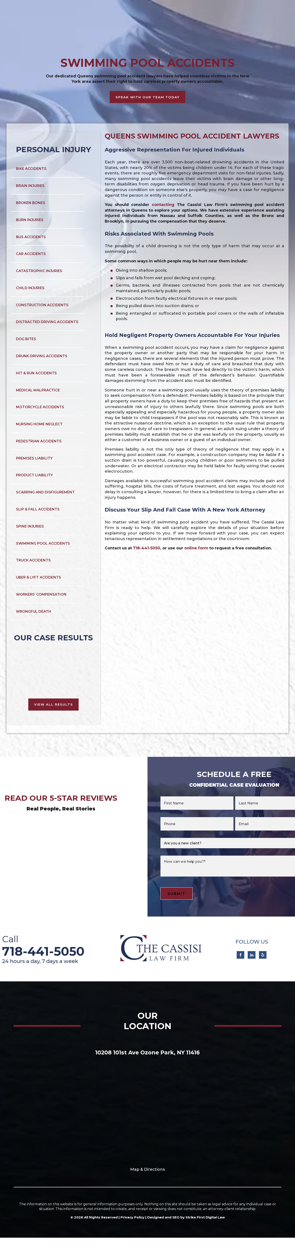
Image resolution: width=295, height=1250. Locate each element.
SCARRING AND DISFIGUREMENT (45, 492)
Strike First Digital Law (205, 1217)
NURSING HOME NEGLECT (39, 424)
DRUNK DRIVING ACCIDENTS (41, 356)
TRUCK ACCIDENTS (33, 560)
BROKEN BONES (30, 203)
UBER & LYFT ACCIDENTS (38, 577)
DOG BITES (26, 339)
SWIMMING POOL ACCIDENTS (43, 543)
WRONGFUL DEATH (33, 611)
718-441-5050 (146, 548)
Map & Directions (147, 1169)
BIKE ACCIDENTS (31, 169)
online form (196, 548)
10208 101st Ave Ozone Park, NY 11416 (147, 1052)
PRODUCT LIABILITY (34, 475)
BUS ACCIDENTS (31, 237)
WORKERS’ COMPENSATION (41, 594)
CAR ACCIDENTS (31, 254)
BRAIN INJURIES (30, 186)
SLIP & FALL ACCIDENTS (38, 509)
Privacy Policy (132, 1217)
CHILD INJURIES (30, 288)
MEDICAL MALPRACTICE (38, 390)
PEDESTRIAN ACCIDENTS (39, 441)
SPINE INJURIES (30, 526)
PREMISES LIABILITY (34, 458)
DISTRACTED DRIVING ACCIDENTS (47, 322)
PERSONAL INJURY (53, 149)
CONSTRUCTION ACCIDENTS (42, 305)
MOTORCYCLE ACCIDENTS (40, 407)
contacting (163, 204)
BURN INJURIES (29, 220)
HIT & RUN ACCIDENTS (36, 373)
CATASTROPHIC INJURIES (39, 271)
